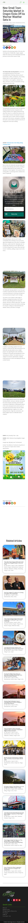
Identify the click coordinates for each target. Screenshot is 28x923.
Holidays (15, 568)
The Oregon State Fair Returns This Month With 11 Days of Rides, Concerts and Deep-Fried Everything (13, 841)
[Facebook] (4, 47)
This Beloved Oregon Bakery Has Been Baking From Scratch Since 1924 (13, 648)
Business (20, 816)
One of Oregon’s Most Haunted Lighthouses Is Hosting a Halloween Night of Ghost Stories (13, 730)
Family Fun (5, 24)
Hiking (5, 790)
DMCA (5, 914)
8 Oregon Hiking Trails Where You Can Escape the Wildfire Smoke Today (14, 787)
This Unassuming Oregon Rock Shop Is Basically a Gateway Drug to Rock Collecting (13, 620)
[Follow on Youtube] (19, 900)
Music (12, 596)
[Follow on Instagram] (14, 900)
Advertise (6, 909)
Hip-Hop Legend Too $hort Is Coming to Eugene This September (13, 593)
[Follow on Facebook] (8, 900)
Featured (6, 568)
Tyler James (6, 22)
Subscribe (14, 214)
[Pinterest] (9, 47)
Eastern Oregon (7, 567)
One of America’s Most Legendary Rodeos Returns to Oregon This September (12, 868)
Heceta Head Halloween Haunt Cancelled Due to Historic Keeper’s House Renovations (13, 702)
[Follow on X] (11, 900)
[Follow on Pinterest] (17, 900)
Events (23, 22)
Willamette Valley (15, 625)
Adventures (20, 565)
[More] (15, 47)
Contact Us (7, 916)
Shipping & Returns (10, 911)
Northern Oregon (12, 624)
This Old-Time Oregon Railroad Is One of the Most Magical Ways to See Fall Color (14, 563)
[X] (7, 47)
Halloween (11, 568)
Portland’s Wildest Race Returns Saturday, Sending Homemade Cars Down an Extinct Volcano (13, 675)
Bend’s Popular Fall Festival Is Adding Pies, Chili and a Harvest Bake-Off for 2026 (13, 759)
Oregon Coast (17, 735)
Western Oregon (10, 24)
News (15, 596)
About (5, 908)
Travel (12, 570)
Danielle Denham (9, 622)
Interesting (20, 568)
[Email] (12, 47)
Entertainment (19, 22)
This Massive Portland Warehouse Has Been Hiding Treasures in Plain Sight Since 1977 (14, 814)
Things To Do (7, 570)
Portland (20, 650)
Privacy (5, 913)
